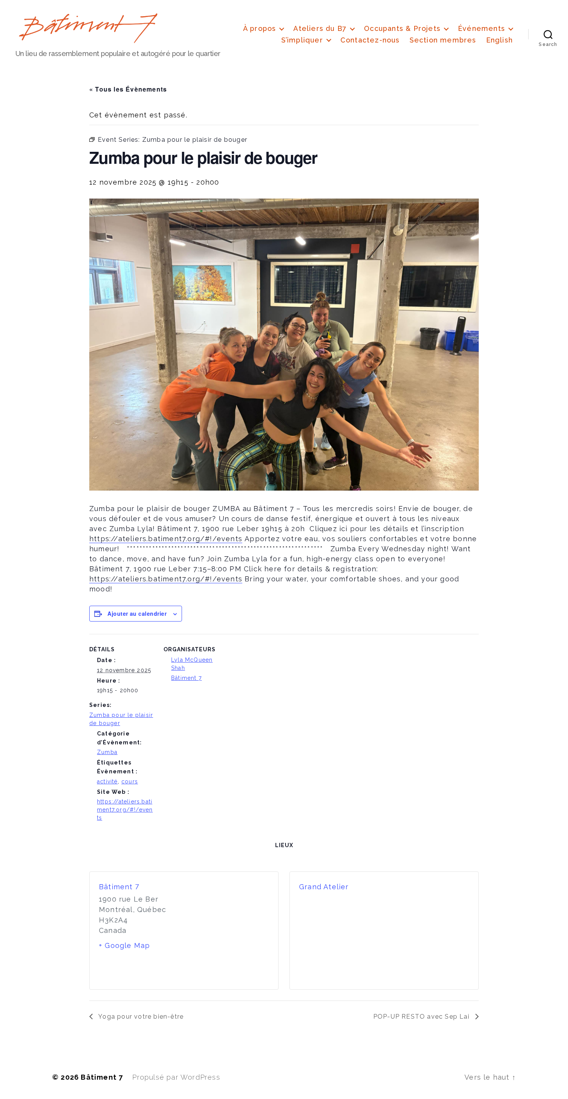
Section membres (443, 40)
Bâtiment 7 (186, 678)
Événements (481, 28)
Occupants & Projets (402, 28)
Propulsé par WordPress (176, 1077)
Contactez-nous (370, 40)
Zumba (107, 752)
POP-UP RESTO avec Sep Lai (422, 1016)
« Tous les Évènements (128, 89)
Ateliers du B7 (320, 28)
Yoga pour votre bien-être (140, 1016)
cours (129, 781)
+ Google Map (124, 945)
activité (107, 781)
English (499, 40)
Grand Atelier (324, 887)
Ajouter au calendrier (137, 613)
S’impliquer (302, 40)
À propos (259, 28)
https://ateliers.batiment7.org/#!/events (125, 809)
